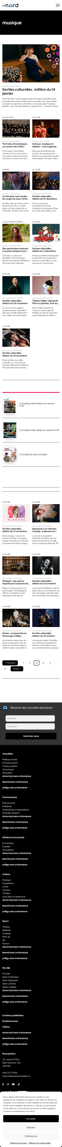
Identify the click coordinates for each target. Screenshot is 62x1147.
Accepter (31, 1118)
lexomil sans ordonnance (15, 781)
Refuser (31, 1127)
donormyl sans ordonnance (16, 776)
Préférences (31, 1136)
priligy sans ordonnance (14, 787)
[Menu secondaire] (58, 5)
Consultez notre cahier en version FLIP (39, 430)
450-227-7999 (9, 1072)
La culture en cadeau (12, 222)
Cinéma (5, 169)
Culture (36, 117)
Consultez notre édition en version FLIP (36, 404)
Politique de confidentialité (39, 1143)
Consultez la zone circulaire (33, 454)
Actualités (7, 117)
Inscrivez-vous (31, 736)
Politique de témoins (18, 1143)
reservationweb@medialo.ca (16, 1076)
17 (5, 668)
